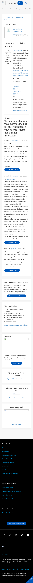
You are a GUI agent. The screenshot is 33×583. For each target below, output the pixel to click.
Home (4, 9)
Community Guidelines (8, 462)
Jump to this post (19, 110)
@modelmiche (18, 89)
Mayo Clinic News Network (9, 512)
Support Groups (15, 9)
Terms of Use (5, 569)
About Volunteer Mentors (9, 459)
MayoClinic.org (6, 555)
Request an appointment (16, 296)
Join (20, 3)
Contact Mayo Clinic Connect (10, 473)
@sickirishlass (18, 94)
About (4, 448)
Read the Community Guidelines (15, 325)
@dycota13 (17, 86)
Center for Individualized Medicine (11, 491)
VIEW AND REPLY (12, 170)
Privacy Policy (15, 569)
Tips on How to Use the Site (16, 379)
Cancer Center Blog (7, 487)
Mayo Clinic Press (7, 495)
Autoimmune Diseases (18, 34)
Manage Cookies (24, 569)
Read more (16, 363)
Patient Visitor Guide (7, 498)
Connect (10, 3)
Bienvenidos (16, 424)
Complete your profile (16, 398)
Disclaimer (5, 466)
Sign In (27, 3)
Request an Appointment (16, 523)
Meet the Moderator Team (9, 455)
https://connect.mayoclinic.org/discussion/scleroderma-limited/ (20, 72)
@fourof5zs (17, 91)
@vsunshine (17, 50)
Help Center (5, 470)
